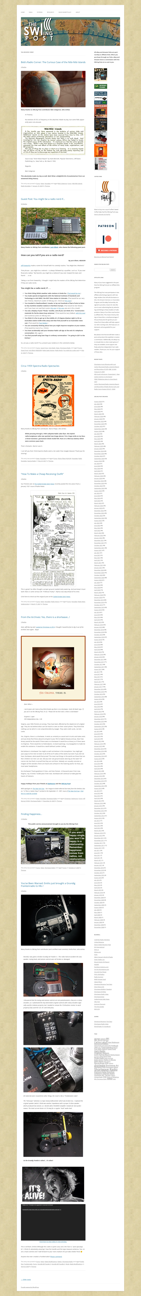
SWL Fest (97, 1002)
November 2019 (99, 602)
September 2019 (99, 607)
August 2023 (98, 491)
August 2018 (98, 640)
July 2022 (97, 523)
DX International (99, 947)
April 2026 (97, 411)
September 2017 (99, 667)
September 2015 (99, 726)
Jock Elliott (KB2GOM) (35, 350)
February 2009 (98, 920)
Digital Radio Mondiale (101, 1046)
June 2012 (97, 823)
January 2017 (98, 687)
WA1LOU (97, 1009)
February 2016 (98, 714)
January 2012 (98, 835)
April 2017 (97, 679)
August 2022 (98, 521)
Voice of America (113, 1077)
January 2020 (98, 597)
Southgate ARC (99, 1075)
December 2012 (99, 808)
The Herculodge (99, 1007)
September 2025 (99, 429)
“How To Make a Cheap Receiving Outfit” (42, 473)
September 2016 (99, 697)
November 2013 (99, 781)
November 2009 (99, 900)
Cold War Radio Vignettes (102, 940)
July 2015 (97, 731)
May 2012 (97, 826)
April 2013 (97, 798)
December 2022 (99, 511)
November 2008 (99, 927)
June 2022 (97, 525)
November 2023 (99, 483)
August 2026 (98, 401)
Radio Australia (108, 1058)
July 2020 (97, 583)
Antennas (103, 1038)
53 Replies (24, 204)
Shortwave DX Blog (100, 992)
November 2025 (99, 424)
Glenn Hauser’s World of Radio (103, 957)
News (42, 183)
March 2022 (97, 533)
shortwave (99, 1065)
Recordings (99, 1063)
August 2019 (98, 610)
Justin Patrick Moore (102, 1054)
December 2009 (99, 897)
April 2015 (97, 739)
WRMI (110, 1078)
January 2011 (98, 865)
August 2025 (98, 431)
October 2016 (98, 694)
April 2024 (97, 471)
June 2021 (97, 555)
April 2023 (97, 501)
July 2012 (97, 821)
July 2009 (97, 910)
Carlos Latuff (101, 1042)
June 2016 (97, 704)
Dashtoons (51, 784)
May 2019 (97, 617)
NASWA (96, 964)
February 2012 (98, 833)
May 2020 (97, 587)
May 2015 (97, 736)
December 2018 (99, 630)
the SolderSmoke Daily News (44, 484)
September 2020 (99, 578)
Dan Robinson (113, 1042)
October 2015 (98, 724)
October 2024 (98, 456)
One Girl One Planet (100, 972)
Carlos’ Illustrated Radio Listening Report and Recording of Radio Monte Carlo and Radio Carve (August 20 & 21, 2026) (106, 386)
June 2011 (97, 853)
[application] (53, 1222)
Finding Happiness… (31, 814)
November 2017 (99, 662)
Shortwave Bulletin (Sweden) (103, 989)
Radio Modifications (51, 1262)
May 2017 (97, 677)
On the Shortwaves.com (101, 969)
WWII (114, 1079)
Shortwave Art (112, 1065)
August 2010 (98, 878)
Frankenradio (28, 1264)
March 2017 (97, 682)
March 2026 (97, 414)
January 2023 (98, 508)
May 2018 (97, 647)
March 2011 (97, 860)
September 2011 (99, 845)
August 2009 (98, 907)
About (78, 12)
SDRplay (111, 1063)
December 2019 (99, 600)
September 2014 (99, 756)
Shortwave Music (112, 1067)
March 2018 (97, 652)
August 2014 (98, 759)
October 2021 (98, 545)
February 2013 (98, 803)
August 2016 (98, 699)
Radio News (81, 602)
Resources (50, 12)
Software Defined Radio (104, 1073)
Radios (60, 1262)
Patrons (40, 12)
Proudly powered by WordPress (30, 1287)
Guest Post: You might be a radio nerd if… (43, 198)
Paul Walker (43, 323)
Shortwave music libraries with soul (105, 364)
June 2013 (97, 793)
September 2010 (99, 875)
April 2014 (97, 769)
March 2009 (97, 917)
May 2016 (97, 707)
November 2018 (99, 632)
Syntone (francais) (99, 1004)
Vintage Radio (98, 1077)
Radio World (107, 1061)
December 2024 (99, 451)
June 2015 (97, 734)
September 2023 (99, 488)
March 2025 (97, 444)
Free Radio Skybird (100, 1049)
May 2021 (97, 558)
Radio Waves (98, 1061)
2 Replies (23, 371)
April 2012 (97, 828)
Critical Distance (99, 942)
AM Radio (97, 1039)
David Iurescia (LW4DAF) (101, 1044)
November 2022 (99, 513)
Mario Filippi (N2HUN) (64, 458)
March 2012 (97, 831)
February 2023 (98, 506)
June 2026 (97, 406)
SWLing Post (65, 784)
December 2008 (99, 925)
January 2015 (98, 746)
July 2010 (97, 880)
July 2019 (97, 612)
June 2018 (97, 645)
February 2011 (98, 863)
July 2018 (97, 642)
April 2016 (97, 709)
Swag (30, 12)
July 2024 (97, 463)
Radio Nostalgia (26, 186)
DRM (96, 1048)
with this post (80, 313)
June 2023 (97, 496)
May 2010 (97, 885)
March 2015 (97, 741)
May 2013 (97, 796)
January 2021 (98, 568)
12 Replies (24, 819)
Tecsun (108, 1075)
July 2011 (97, 850)
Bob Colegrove (62, 183)
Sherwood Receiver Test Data (103, 984)
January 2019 (98, 627)
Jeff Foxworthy (26, 265)
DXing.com (97, 952)
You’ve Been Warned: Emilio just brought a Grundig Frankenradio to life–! (48, 884)
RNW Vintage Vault (100, 979)
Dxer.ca (96, 950)
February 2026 (98, 416)
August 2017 (98, 669)
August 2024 (98, 461)
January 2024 (98, 478)
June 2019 (97, 615)
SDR (106, 1063)
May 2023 (97, 498)
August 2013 (98, 788)
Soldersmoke (25, 604)
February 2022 (98, 535)
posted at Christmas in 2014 (45, 627)
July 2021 (97, 553)
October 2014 (98, 754)
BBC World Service (101, 1040)
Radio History (55, 602)
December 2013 (99, 778)
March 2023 (97, 503)
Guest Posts (44, 348)
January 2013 (98, 806)
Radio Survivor (98, 977)
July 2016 (97, 702)
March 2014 (97, 771)
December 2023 (99, 481)
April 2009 (97, 915)
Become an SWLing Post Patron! (104, 257)
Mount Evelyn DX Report (101, 962)
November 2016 (99, 692)
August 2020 (98, 580)
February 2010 (98, 893)
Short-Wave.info (99, 987)
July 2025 (97, 434)
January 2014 (98, 776)
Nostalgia (47, 183)
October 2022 (98, 516)
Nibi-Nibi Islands (77, 183)
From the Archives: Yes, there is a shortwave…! (45, 617)
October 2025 (98, 426)
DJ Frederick (113, 1045)
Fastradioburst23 (109, 1047)
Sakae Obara (98, 982)
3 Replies (23, 479)
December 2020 (99, 570)
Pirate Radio (99, 1058)
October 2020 (98, 575)
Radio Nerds (59, 350)
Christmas (68, 798)
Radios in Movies (110, 1060)
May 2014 (97, 766)
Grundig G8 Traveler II (44, 1264)
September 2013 (99, 786)
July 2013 (97, 791)
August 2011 (98, 848)
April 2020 (97, 590)
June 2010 (97, 883)
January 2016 (98, 716)
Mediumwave (115, 1055)
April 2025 (97, 441)
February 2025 (98, 446)
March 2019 (97, 622)
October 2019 (98, 605)
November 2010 (99, 870)
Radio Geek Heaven (49, 350)
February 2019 (98, 625)
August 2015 (98, 729)
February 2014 (98, 773)
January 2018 (98, 657)
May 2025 (97, 439)
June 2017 (97, 674)
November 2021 (99, 543)
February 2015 (98, 744)
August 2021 (98, 550)
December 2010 (99, 868)
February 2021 (98, 565)
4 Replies (23, 67)
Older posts (26, 1280)
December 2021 (99, 540)
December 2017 (99, 659)
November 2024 (99, 454)
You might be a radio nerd (71, 350)
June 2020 (97, 585)
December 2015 (99, 719)
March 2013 (97, 801)
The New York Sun (38, 789)
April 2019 (97, 620)
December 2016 (99, 689)
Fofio (95, 955)
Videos (113, 1075)
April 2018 (97, 649)
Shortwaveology (99, 997)
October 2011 (98, 843)
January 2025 (98, 449)
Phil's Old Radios (99, 974)
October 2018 (98, 635)
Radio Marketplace (65, 12)
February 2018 (98, 654)
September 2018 (99, 637)
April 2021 (97, 560)
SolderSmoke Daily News (61, 597)
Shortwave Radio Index (101, 994)
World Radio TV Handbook (102, 1026)
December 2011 (99, 838)
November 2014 (99, 751)
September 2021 (99, 548)
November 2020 (99, 573)
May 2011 (97, 855)
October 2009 (98, 902)
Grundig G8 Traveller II (58, 1264)
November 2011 (99, 840)
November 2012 (99, 811)
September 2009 (99, 905)
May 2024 (97, 468)
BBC (107, 1038)
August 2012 (98, 818)
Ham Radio (52, 348)
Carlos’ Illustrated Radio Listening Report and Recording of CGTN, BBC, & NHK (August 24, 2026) (106, 369)
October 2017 (98, 664)
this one (53, 308)
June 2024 (97, 466)
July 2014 (97, 761)
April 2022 (97, 530)
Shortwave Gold (100, 1067)
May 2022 (97, 528)
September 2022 (99, 518)
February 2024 (98, 476)
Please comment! (56, 1257)
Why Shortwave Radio (100, 1079)
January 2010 (98, 895)
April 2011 (97, 858)
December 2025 (99, 421)
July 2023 (97, 493)
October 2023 (98, 486)
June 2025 (97, 436)
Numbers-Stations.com (101, 967)
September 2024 (99, 459)
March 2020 (97, 592)
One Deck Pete (105, 1056)
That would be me (74, 293)
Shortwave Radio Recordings (104, 1072)
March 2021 (97, 563)
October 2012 (98, 813)
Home (23, 12)
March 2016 (97, 711)
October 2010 (98, 873)
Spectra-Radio (31, 461)
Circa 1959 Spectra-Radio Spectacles (40, 365)
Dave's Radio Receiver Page (102, 945)
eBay (99, 1048)
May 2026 (97, 409)
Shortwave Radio (65, 348)
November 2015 (99, 721)
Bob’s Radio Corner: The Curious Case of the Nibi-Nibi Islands (53, 62)
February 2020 (98, 595)
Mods (67, 1264)
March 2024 (97, 473)
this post (68, 301)
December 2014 (99, 749)
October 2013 (98, 783)
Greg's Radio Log (99, 959)
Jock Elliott (54, 247)
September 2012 (99, 816)
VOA (104, 1077)
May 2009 (97, 912)
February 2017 (98, 684)
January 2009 (98, 922)
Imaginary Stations (101, 1053)
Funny (38, 183)
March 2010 (97, 890)
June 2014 (97, 764)
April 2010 (97, 888)
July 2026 (97, 404)
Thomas (47, 186)
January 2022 (98, 538)
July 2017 (97, 672)
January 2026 (98, 419)
